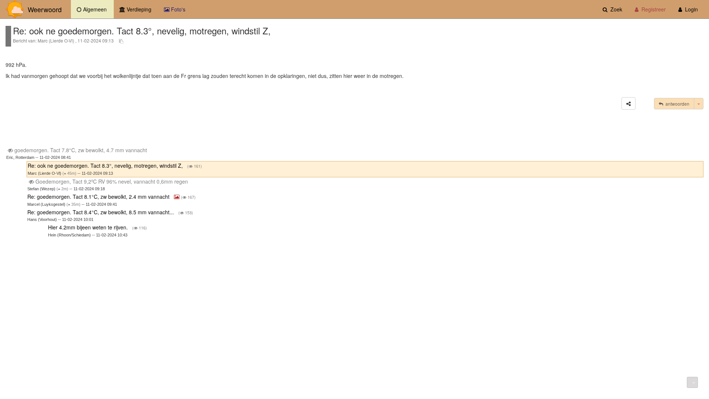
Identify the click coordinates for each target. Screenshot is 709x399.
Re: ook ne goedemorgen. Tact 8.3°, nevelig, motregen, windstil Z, (106, 165)
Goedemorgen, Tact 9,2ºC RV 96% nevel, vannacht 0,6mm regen (111, 181)
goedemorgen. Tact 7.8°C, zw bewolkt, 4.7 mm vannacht (80, 150)
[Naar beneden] (692, 382)
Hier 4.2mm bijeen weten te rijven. (88, 227)
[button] (628, 103)
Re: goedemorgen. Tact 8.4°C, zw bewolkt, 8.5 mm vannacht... (101, 212)
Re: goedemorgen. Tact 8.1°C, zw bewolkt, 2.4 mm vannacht (99, 196)
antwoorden (676, 103)
